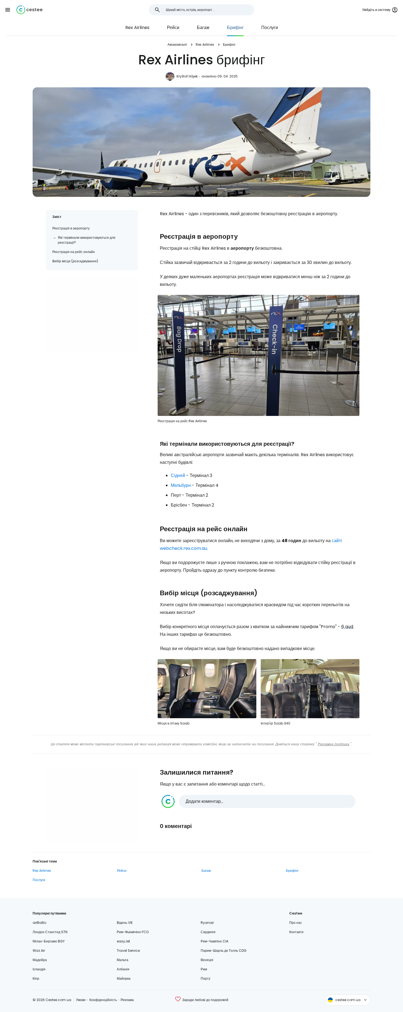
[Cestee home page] (29, 9)
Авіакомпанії (177, 44)
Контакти (296, 932)
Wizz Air (39, 950)
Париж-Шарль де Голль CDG (223, 950)
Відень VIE (125, 922)
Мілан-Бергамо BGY (49, 941)
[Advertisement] (92, 315)
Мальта (122, 960)
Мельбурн (181, 485)
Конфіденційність (103, 999)
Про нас (295, 922)
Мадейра (40, 960)
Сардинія (208, 932)
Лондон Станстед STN (50, 932)
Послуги (269, 27)
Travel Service (128, 950)
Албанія (123, 969)
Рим (204, 969)
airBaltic (40, 922)
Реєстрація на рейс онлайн (73, 251)
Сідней (178, 475)
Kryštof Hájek (187, 76)
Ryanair (207, 922)
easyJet (123, 941)
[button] (7, 9)
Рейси (173, 27)
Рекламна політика (333, 744)
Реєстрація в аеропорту (71, 228)
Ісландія (39, 969)
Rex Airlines (137, 27)
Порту (205, 978)
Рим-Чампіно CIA (214, 941)
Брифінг (235, 27)
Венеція (207, 960)
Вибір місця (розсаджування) (75, 261)
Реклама (127, 999)
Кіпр (36, 978)
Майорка (123, 978)
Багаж (203, 27)
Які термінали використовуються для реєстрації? (86, 240)
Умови (81, 999)
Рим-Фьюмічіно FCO (133, 932)
